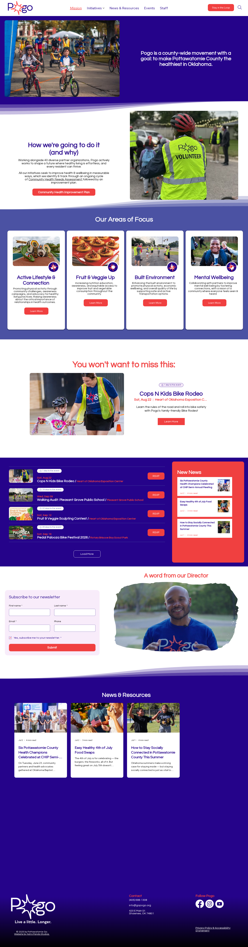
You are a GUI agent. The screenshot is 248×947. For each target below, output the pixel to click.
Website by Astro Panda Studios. (31, 934)
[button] (55, 481)
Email (13, 621)
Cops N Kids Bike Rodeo (171, 394)
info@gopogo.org (140, 905)
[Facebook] (200, 904)
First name (15, 606)
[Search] (239, 7)
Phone (57, 621)
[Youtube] (219, 904)
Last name (60, 606)
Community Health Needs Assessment (56, 179)
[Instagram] (209, 904)
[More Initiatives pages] (103, 8)
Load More (87, 554)
